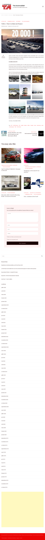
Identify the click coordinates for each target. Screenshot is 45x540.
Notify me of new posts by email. (13, 239)
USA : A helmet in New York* (31, 196)
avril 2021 (3, 385)
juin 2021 (3, 378)
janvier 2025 (4, 301)
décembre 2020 (4, 396)
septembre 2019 (5, 448)
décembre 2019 (4, 438)
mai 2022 (3, 361)
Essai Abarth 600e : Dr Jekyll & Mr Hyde (9, 272)
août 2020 (3, 410)
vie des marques (25, 21)
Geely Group (39, 125)
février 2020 (3, 431)
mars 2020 (3, 427)
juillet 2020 (3, 413)
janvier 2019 (4, 476)
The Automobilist (19, 5)
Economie (18, 21)
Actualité (3, 21)
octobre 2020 (4, 403)
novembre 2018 (4, 483)
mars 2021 (3, 389)
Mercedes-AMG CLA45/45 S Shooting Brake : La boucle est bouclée (10, 195)
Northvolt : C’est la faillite (6, 279)
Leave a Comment (3, 57)
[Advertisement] (10, 509)
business (25, 125)
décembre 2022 (4, 336)
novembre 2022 (4, 340)
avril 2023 (3, 322)
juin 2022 (3, 357)
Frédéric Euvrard (4, 26)
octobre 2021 (4, 371)
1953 (11, 125)
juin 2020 (3, 417)
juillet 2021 (3, 375)
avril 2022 (3, 364)
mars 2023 (3, 326)
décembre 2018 (4, 480)
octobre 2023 (4, 308)
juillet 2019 (3, 455)
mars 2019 (3, 469)
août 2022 (3, 350)
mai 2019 (3, 462)
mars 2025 (3, 294)
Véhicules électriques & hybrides (9, 165)
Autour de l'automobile (35, 192)
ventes (42, 125)
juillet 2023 (3, 312)
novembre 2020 (4, 399)
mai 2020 (3, 420)
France (35, 125)
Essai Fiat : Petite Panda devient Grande (10, 275)
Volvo (15, 126)
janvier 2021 (4, 392)
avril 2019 (3, 466)
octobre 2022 (4, 343)
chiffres (28, 125)
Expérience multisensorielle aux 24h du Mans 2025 (12, 265)
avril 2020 (3, 424)
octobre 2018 (4, 487)
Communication (11, 21)
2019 (19, 125)
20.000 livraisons (15, 125)
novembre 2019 (4, 441)
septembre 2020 (5, 406)
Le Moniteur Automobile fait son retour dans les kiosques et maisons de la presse (18, 268)
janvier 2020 (4, 434)
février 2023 (3, 329)
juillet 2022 (3, 354)
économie (31, 125)
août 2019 (3, 452)
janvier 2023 (4, 333)
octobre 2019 (4, 445)
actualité (22, 125)
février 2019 (3, 473)
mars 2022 (3, 368)
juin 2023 (3, 315)
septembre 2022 (5, 347)
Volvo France (19, 126)
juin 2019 (3, 459)
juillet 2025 (3, 287)
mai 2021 (3, 382)
